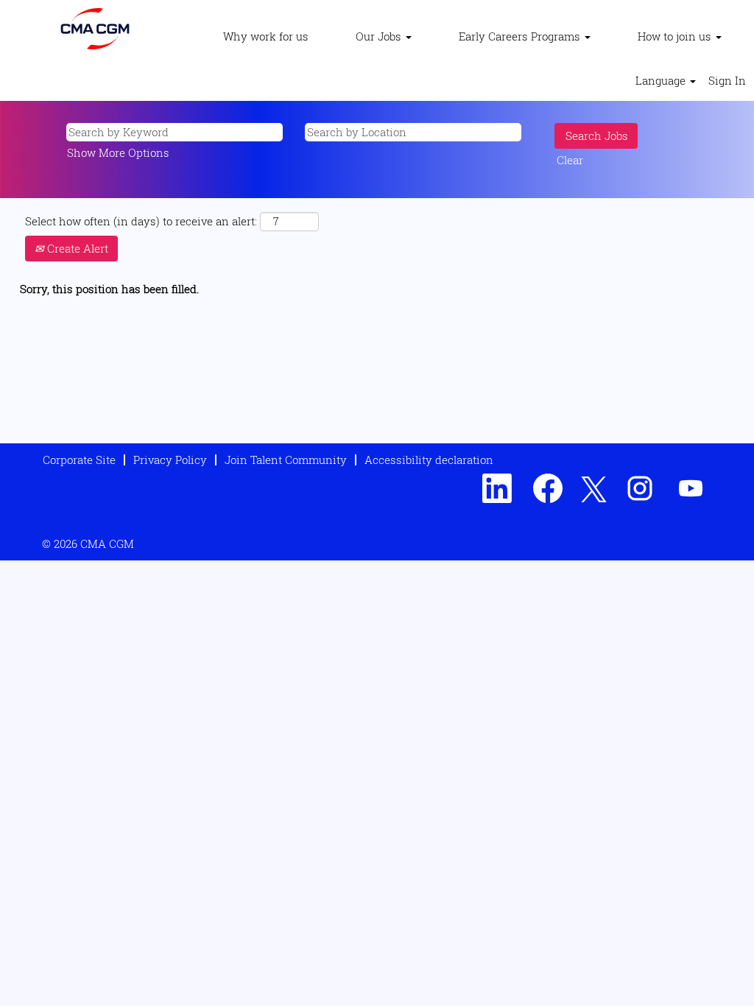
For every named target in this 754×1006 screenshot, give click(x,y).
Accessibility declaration (428, 459)
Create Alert (76, 248)
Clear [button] (570, 159)
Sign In (727, 80)
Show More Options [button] (118, 152)
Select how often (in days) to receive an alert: (141, 221)
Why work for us (266, 36)
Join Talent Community (286, 459)
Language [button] (661, 80)
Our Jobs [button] (380, 36)
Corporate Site (79, 459)
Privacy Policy (170, 459)
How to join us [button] (676, 36)
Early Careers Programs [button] (521, 36)
